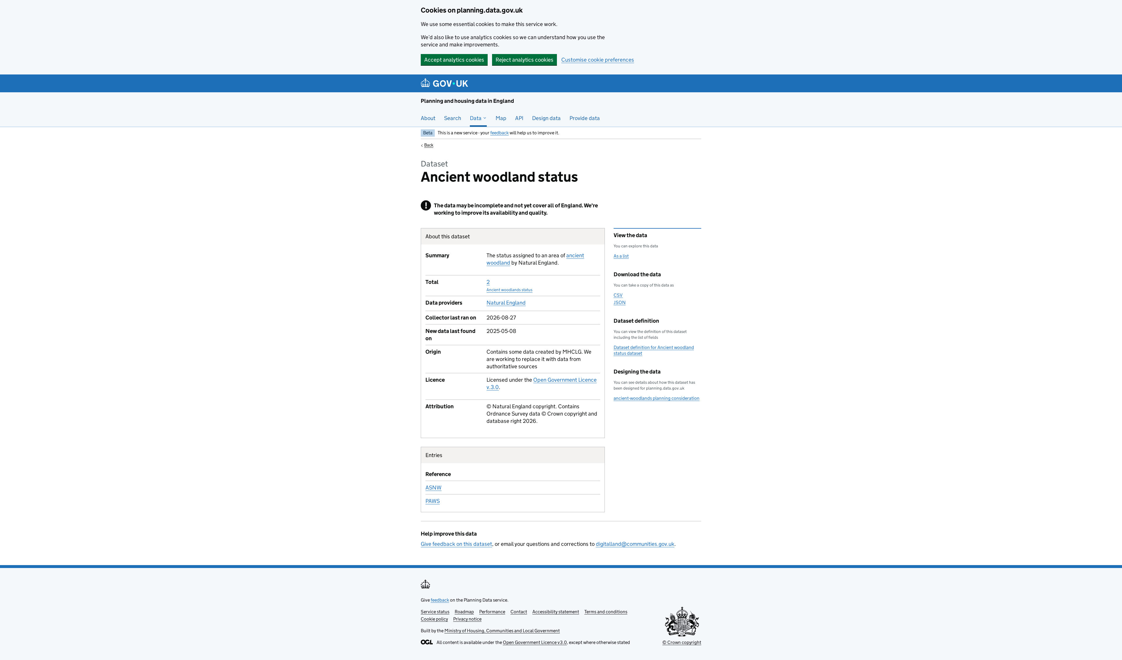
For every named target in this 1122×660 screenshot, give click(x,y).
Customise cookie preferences (597, 59)
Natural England (506, 302)
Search (452, 118)
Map (501, 118)
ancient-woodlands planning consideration (656, 398)
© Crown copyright (681, 642)
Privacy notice (467, 619)
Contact (518, 611)
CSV (618, 295)
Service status (435, 611)
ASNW (433, 487)
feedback (499, 133)
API (519, 118)
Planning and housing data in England (467, 101)
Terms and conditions (605, 611)
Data (476, 118)
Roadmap (464, 611)
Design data (546, 118)
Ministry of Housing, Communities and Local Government (502, 630)
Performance (492, 611)
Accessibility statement (555, 611)
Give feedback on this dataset (456, 544)
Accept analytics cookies (454, 59)
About (428, 118)
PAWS (432, 501)
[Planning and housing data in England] (445, 83)
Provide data (584, 118)
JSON (620, 302)
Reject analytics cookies (524, 59)
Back (428, 145)
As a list (621, 256)
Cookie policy (434, 619)
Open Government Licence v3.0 (535, 642)
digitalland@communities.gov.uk (635, 544)
